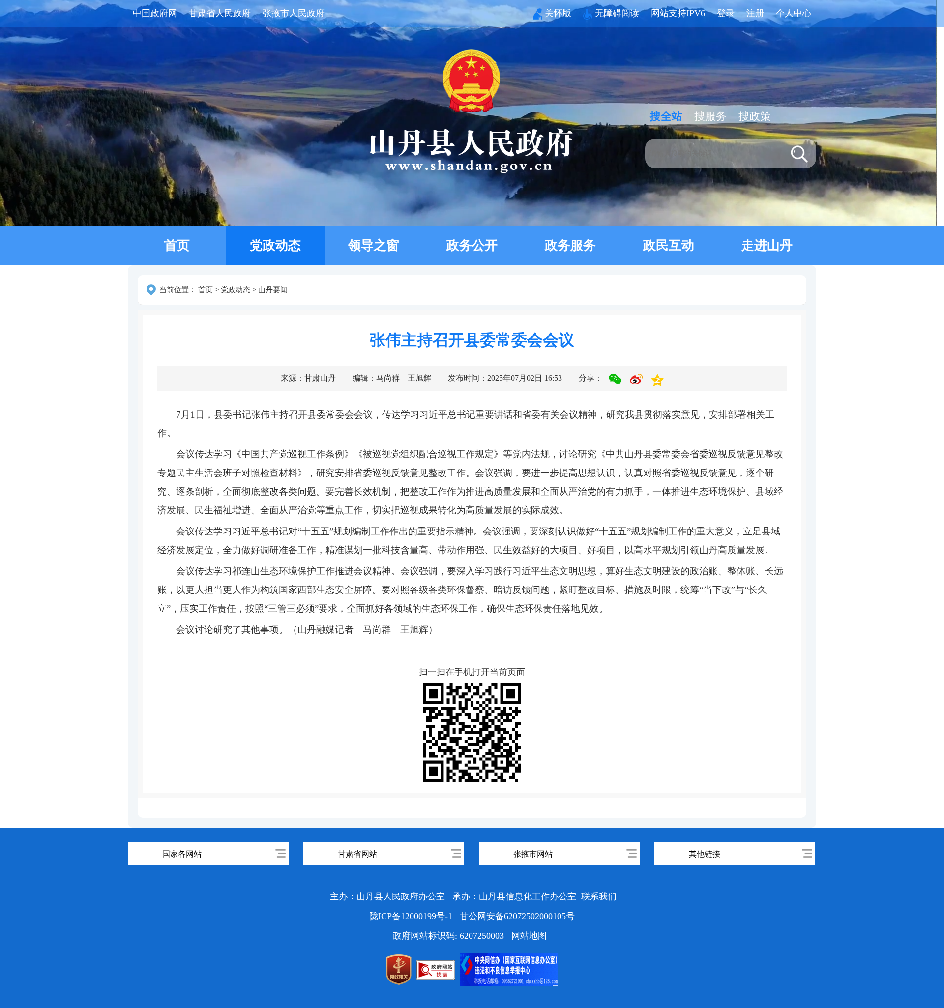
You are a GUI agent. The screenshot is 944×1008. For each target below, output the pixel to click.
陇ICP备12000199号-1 (412, 916)
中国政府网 (155, 13)
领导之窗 (373, 245)
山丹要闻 (273, 290)
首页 (177, 245)
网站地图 (529, 936)
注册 (755, 13)
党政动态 (275, 245)
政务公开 (472, 245)
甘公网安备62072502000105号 (517, 916)
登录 (726, 13)
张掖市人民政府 (293, 13)
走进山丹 (767, 245)
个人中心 (793, 13)
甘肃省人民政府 (220, 13)
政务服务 (570, 245)
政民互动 (668, 245)
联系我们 (599, 896)
